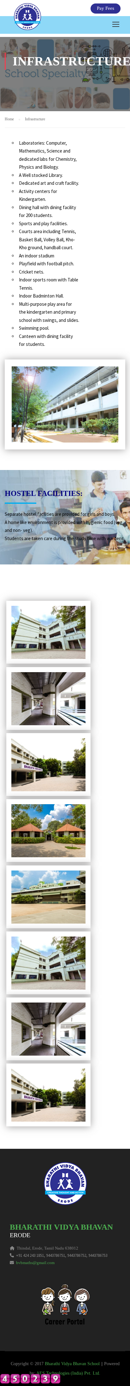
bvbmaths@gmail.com (35, 1262)
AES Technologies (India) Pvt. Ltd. (68, 1373)
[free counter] (30, 1378)
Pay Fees (105, 8)
